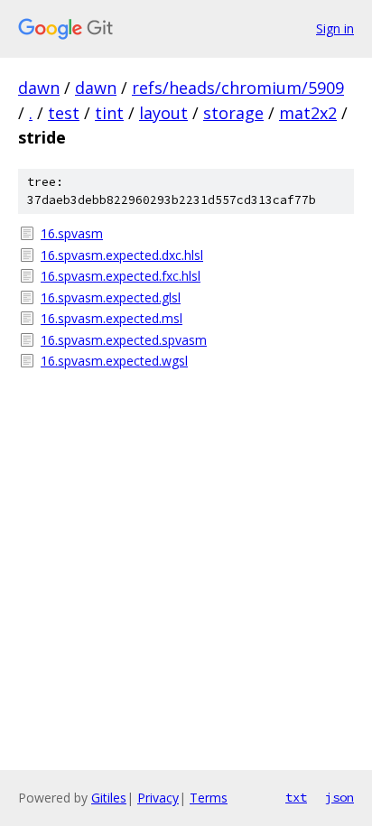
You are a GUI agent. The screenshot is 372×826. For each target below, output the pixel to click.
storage (233, 113)
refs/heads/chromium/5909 (238, 87)
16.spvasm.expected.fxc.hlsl (120, 275)
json (339, 797)
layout (163, 113)
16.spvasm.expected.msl (111, 318)
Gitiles (108, 797)
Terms (209, 797)
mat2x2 (308, 113)
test (63, 113)
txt (296, 797)
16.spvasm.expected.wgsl (114, 360)
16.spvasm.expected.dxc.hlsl (122, 255)
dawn (39, 87)
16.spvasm (72, 233)
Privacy (158, 797)
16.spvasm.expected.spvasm (124, 339)
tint (109, 113)
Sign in (335, 28)
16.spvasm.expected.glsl (111, 297)
